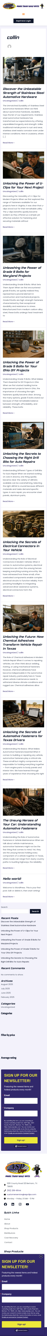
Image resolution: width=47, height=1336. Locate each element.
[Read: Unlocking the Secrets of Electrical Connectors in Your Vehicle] (23, 523)
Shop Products (11, 1228)
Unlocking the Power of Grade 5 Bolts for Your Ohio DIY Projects (21, 366)
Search (4, 907)
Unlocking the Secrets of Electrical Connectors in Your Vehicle (22, 546)
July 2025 (5, 988)
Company (9, 1108)
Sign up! (21, 1140)
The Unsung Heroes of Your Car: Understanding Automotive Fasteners (22, 824)
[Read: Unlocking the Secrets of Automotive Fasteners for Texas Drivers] (23, 713)
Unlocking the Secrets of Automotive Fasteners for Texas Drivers (22, 736)
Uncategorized (10, 100)
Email (7, 1095)
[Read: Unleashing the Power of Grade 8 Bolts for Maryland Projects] (23, 249)
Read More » (8, 142)
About (7, 1223)
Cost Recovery (11, 1237)
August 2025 (7, 984)
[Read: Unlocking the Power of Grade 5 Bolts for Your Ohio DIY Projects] (23, 344)
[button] (23, 14)
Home (7, 1219)
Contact (8, 1242)
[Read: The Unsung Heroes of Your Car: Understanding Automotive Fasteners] (23, 802)
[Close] (41, 1256)
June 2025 (6, 993)
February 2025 (7, 997)
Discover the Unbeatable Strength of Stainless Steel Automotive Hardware (23, 93)
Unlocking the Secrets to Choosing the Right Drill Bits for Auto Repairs (22, 457)
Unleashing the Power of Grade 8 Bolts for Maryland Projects (22, 272)
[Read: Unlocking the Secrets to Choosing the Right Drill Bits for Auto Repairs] (23, 435)
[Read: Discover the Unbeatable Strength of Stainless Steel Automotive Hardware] (23, 70)
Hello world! (12, 879)
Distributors (9, 1233)
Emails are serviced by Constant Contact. (21, 1133)
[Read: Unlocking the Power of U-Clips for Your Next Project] (23, 165)
